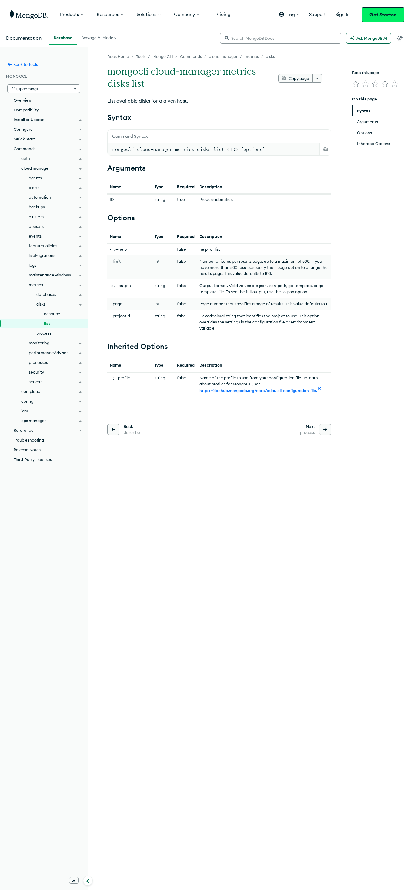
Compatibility (26, 109)
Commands (191, 56)
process (43, 333)
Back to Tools (25, 64)
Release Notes (27, 449)
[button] (289, 14)
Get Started (383, 15)
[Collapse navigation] (88, 880)
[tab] (63, 37)
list (47, 323)
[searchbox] (280, 38)
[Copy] (325, 149)
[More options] (317, 78)
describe (52, 313)
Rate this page (365, 72)
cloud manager (223, 56)
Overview (23, 100)
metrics (252, 56)
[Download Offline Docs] (74, 880)
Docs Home (118, 56)
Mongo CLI (162, 56)
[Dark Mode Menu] (400, 38)
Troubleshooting (29, 440)
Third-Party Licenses (33, 459)
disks (270, 56)
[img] (355, 83)
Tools (140, 56)
